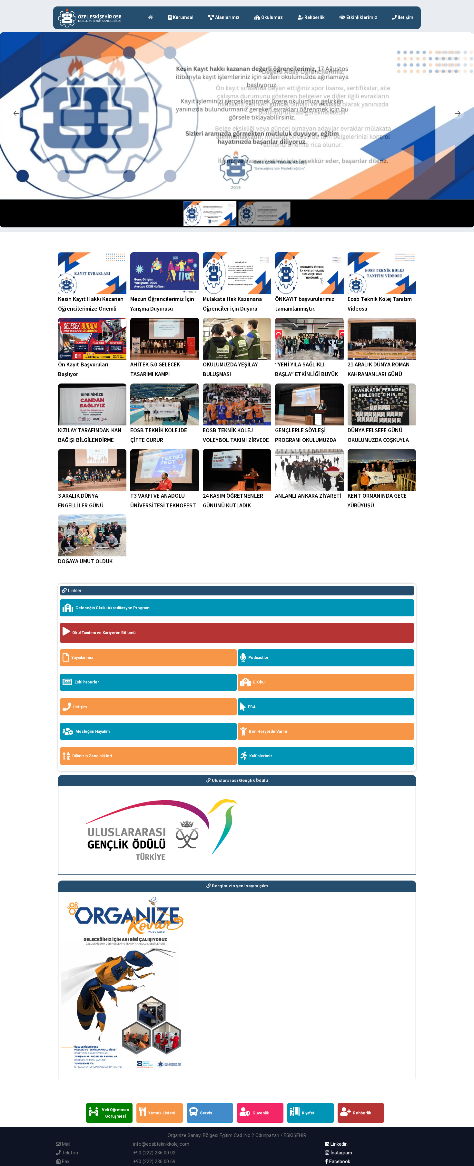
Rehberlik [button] (314, 17)
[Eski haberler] (150, 691)
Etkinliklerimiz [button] (361, 17)
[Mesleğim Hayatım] (150, 740)
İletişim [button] (405, 17)
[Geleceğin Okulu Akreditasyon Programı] (239, 617)
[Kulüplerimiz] (328, 765)
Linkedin (338, 1144)
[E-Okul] (328, 691)
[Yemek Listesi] (161, 1123)
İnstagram (340, 1153)
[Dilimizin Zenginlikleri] (150, 765)
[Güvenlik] (262, 1123)
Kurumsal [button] (182, 17)
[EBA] (328, 716)
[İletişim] (150, 716)
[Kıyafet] (312, 1123)
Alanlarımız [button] (227, 17)
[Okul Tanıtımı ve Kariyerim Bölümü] (239, 643)
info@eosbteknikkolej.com (161, 1144)
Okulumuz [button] (271, 17)
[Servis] (212, 1123)
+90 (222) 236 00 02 (154, 1153)
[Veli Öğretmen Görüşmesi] (111, 1123)
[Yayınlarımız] (150, 667)
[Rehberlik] (363, 1123)
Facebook (339, 1161)
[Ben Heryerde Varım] (328, 740)
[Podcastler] (328, 667)
